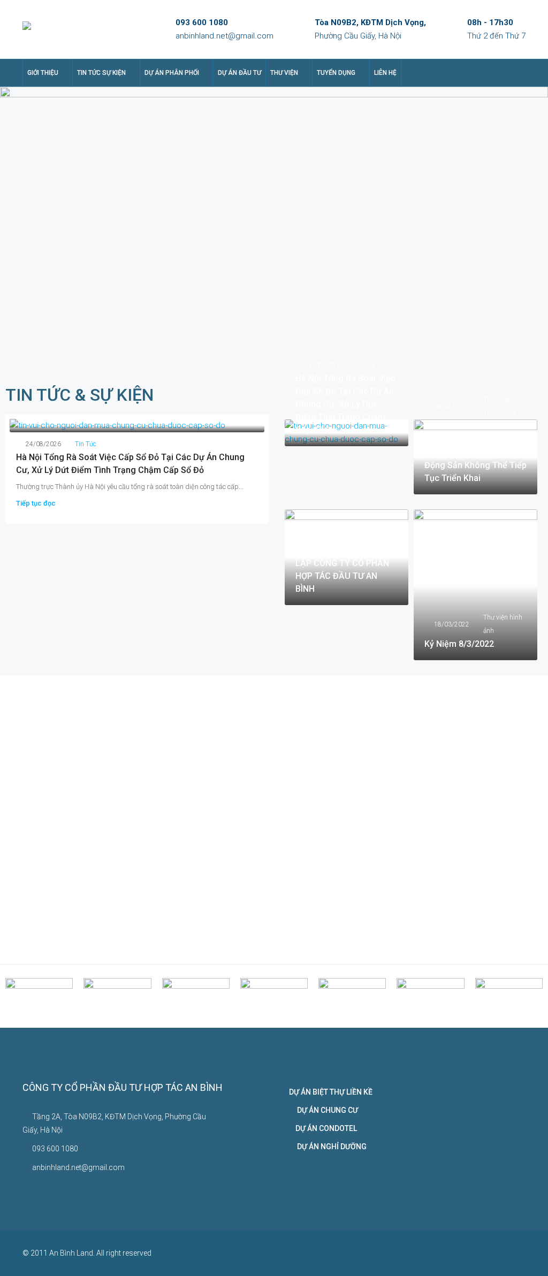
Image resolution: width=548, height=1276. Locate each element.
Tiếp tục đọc (36, 503)
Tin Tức (85, 444)
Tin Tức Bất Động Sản (511, 406)
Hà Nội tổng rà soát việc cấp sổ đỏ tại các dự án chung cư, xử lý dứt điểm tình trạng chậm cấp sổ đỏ (345, 404)
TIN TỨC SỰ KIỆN (101, 73)
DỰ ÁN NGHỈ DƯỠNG (328, 1146)
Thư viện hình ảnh (373, 530)
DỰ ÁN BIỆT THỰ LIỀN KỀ (330, 1092)
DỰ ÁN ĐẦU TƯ (239, 73)
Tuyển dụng (336, 73)
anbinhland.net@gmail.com (224, 36)
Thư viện (284, 73)
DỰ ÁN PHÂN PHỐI (171, 73)
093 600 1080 (202, 22)
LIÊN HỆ (385, 73)
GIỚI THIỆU (42, 73)
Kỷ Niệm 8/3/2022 (459, 644)
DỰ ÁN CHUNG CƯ (323, 1110)
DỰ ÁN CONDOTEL (323, 1128)
